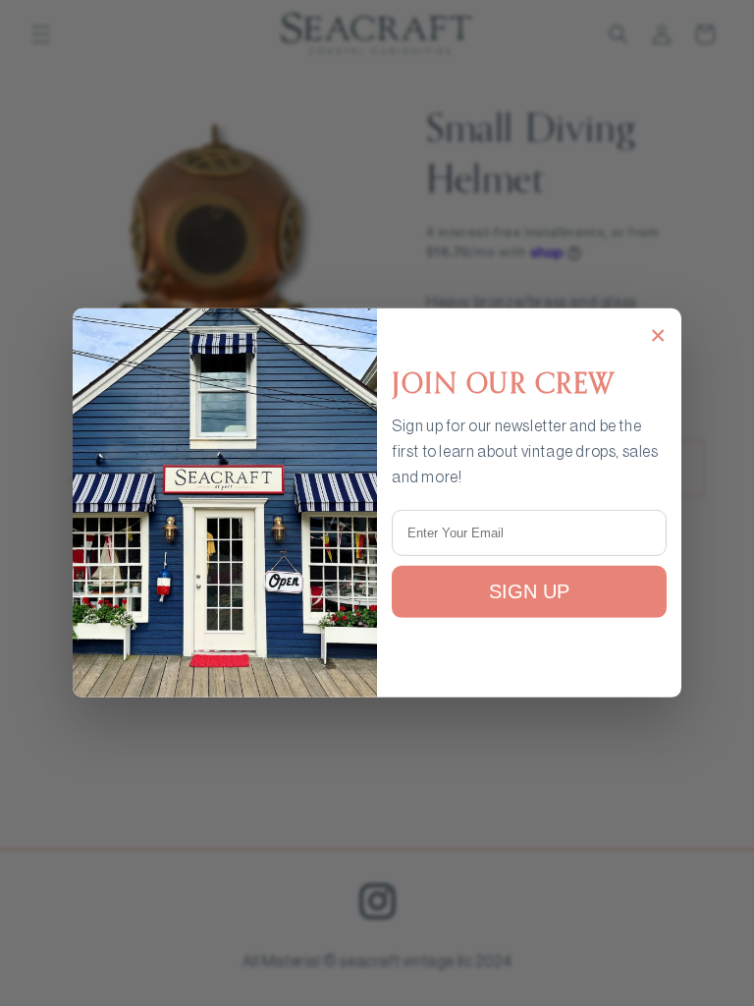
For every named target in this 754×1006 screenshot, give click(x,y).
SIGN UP (529, 591)
